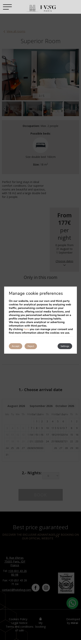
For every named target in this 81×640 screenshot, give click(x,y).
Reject (31, 346)
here (26, 329)
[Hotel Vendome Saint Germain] (41, 7)
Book (74, 7)
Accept (15, 346)
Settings (65, 346)
